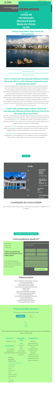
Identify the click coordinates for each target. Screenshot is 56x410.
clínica (26, 121)
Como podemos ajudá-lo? (26, 239)
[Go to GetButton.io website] (49, 381)
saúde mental (16, 119)
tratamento (14, 126)
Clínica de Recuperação (11, 133)
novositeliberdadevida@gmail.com (15, 363)
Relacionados (26, 277)
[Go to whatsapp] (49, 378)
